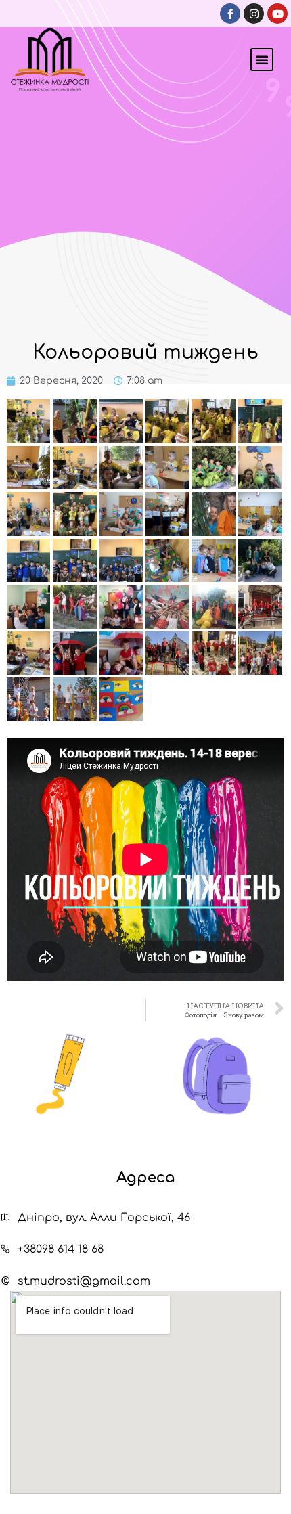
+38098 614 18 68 (61, 1249)
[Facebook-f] (230, 13)
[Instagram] (254, 13)
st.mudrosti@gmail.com (84, 1281)
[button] (261, 59)
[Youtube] (277, 13)
